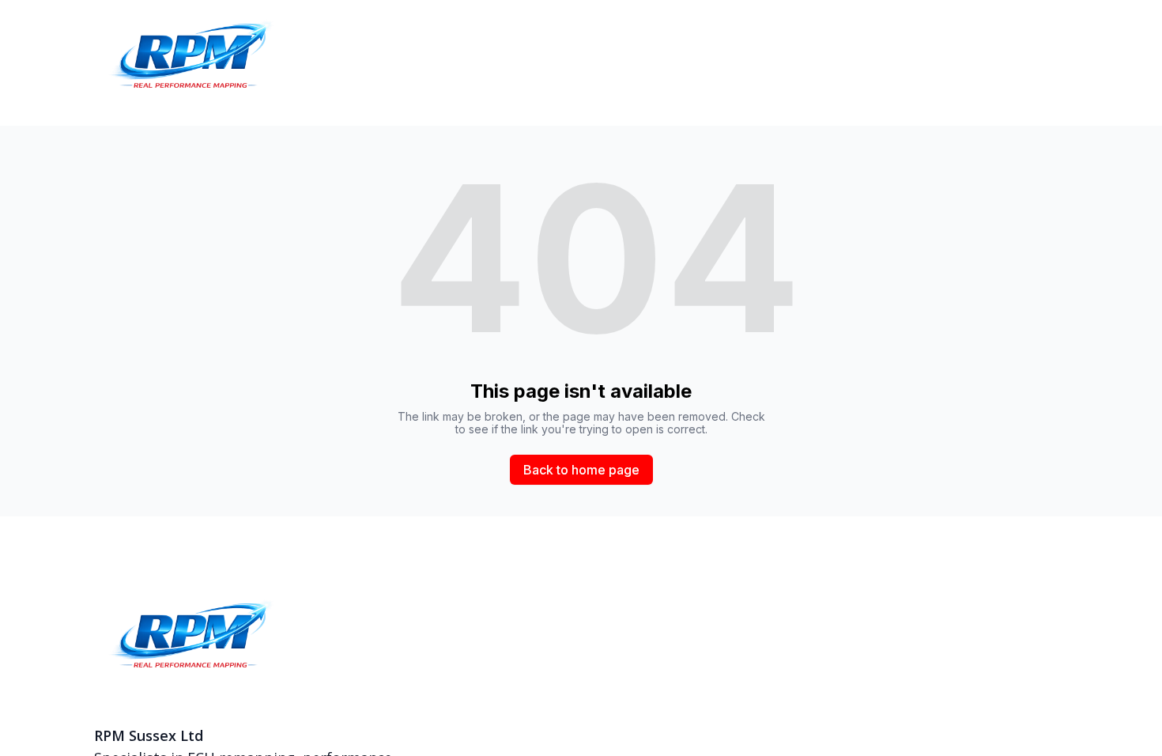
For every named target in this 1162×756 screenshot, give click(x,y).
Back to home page (581, 470)
